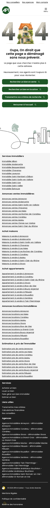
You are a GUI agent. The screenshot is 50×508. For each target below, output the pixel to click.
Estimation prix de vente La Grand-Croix (20, 367)
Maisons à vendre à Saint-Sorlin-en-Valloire (21, 242)
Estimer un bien (9, 397)
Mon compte (42, 2)
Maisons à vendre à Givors (13, 263)
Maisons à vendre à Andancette (16, 239)
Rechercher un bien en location (23, 89)
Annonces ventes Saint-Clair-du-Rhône (20, 226)
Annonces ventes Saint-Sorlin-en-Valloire (20, 205)
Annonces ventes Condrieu (14, 217)
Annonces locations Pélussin (14, 335)
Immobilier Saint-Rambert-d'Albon (17, 176)
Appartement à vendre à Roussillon (17, 295)
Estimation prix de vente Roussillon (17, 376)
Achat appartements (13, 268)
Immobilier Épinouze (11, 188)
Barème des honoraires (12, 504)
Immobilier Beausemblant (13, 167)
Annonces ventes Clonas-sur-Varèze (18, 223)
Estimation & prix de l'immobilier (19, 343)
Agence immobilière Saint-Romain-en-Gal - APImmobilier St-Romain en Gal (22, 475)
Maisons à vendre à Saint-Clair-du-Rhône (20, 260)
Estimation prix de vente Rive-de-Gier (19, 364)
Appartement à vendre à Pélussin (17, 292)
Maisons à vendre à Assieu (14, 257)
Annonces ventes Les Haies (14, 211)
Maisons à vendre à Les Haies (15, 248)
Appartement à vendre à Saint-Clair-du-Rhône (23, 280)
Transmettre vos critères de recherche (23, 97)
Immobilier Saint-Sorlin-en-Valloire (17, 179)
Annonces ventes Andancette (15, 202)
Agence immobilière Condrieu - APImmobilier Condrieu (22, 430)
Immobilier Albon (9, 161)
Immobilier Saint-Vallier (12, 185)
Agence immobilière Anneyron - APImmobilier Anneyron (22, 424)
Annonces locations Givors (14, 323)
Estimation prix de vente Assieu (16, 358)
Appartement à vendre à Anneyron (17, 273)
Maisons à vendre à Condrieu (15, 254)
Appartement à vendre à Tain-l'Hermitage (21, 301)
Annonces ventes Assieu (13, 220)
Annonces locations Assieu (14, 320)
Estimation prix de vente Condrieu (17, 355)
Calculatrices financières (13, 410)
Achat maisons (10, 231)
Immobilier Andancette (12, 164)
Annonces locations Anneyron (15, 311)
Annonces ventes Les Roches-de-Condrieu (21, 214)
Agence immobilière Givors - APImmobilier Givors (24, 434)
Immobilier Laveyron (11, 173)
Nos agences (28, 2)
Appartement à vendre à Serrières (17, 298)
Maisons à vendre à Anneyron (15, 236)
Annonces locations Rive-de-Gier (17, 326)
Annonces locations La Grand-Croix (18, 329)
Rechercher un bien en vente (23, 82)
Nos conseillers (13, 2)
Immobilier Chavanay (11, 170)
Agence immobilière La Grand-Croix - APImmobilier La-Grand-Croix (25, 438)
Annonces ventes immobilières (18, 194)
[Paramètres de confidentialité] (5, 503)
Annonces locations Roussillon (15, 338)
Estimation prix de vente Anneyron (17, 348)
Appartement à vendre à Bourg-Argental (20, 289)
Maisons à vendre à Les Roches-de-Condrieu (22, 251)
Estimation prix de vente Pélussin (16, 373)
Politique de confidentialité (14, 499)
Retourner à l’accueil (23, 104)
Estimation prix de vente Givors (16, 361)
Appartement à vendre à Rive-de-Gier (19, 286)
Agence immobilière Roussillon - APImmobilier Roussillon (22, 453)
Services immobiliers (13, 156)
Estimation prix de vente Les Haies (17, 352)
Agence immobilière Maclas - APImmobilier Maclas (24, 443)
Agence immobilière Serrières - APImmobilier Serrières (22, 458)
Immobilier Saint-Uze (11, 182)
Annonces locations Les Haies (15, 314)
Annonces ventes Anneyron (14, 198)
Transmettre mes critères (13, 407)
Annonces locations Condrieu (15, 317)
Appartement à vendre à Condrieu (17, 276)
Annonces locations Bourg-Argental (18, 332)
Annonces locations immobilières (19, 306)
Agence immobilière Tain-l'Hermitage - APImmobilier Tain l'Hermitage (19, 464)
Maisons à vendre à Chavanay (15, 245)
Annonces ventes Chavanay (14, 208)
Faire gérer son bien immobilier (16, 394)
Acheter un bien (9, 388)
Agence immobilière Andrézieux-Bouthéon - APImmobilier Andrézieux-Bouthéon (22, 469)
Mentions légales (9, 493)
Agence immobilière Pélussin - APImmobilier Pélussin (21, 447)
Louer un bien (8, 391)
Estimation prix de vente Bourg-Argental (20, 370)
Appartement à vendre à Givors (16, 283)
